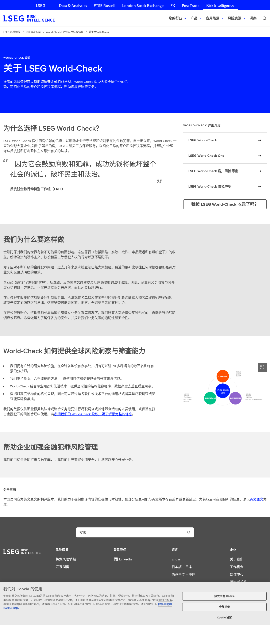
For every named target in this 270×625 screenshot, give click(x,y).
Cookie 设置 (224, 618)
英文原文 (256, 499)
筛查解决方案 (33, 32)
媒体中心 (236, 574)
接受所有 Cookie (224, 596)
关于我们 (236, 559)
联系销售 (62, 566)
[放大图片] (262, 367)
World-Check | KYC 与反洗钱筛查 (64, 32)
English (177, 559)
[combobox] (130, 532)
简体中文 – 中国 (184, 574)
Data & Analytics (73, 5)
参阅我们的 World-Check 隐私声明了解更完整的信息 (93, 414)
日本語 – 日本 (182, 566)
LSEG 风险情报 (11, 32)
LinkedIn (125, 559)
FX (172, 5)
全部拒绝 (224, 607)
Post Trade (191, 5)
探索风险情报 (66, 559)
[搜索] (264, 18)
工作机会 (236, 566)
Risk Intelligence (220, 5)
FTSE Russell (104, 5)
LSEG (40, 5)
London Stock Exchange (143, 5)
